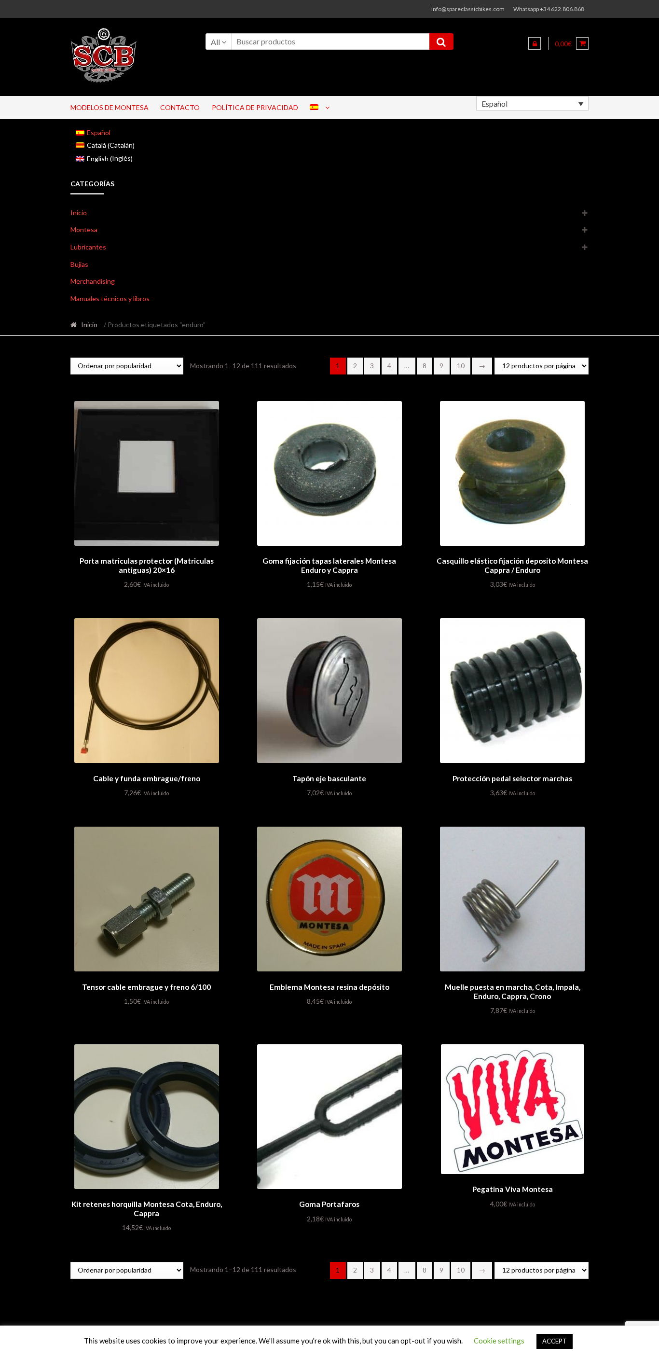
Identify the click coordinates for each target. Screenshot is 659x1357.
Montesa (83, 229)
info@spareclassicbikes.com (468, 9)
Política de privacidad (255, 107)
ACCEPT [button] (554, 1341)
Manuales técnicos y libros (110, 298)
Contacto (180, 107)
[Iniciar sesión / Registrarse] (534, 43)
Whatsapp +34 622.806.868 (548, 9)
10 (461, 365)
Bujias (79, 264)
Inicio (78, 212)
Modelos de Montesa (109, 107)
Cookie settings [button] (499, 1340)
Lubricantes (88, 247)
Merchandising (92, 281)
